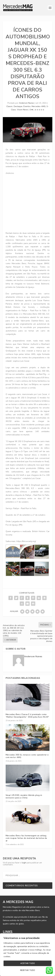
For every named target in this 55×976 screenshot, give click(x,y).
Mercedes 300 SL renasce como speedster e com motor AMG (27, 756)
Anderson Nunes (26, 103)
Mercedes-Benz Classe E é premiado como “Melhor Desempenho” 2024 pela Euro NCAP (27, 715)
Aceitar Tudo (27, 963)
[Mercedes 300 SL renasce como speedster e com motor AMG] (28, 737)
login (24, 862)
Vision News (22, 109)
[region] (27, 954)
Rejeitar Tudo (27, 970)
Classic (9, 106)
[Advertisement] (27, 202)
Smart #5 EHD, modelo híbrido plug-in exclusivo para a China (24, 796)
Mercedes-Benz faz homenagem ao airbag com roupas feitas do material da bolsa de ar (26, 838)
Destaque (18, 106)
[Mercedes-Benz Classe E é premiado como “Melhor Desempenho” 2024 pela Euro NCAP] (28, 697)
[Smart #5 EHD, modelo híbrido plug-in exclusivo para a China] (28, 778)
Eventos (27, 106)
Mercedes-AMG (39, 106)
